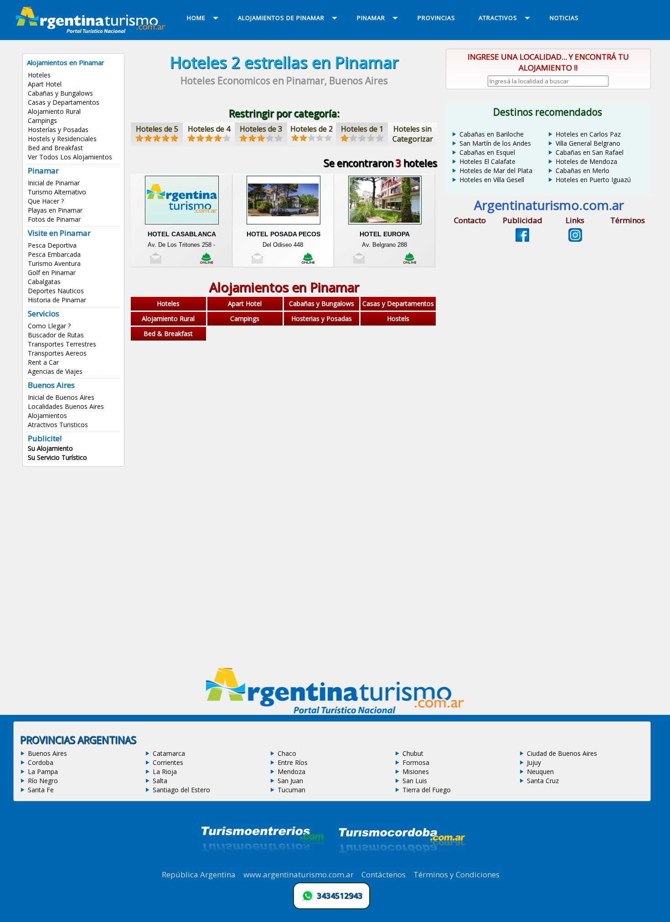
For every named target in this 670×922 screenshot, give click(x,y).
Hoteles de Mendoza (586, 161)
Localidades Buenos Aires (66, 406)
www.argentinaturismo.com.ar (298, 874)
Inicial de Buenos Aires (61, 397)
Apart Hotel (45, 84)
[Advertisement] (284, 416)
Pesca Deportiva (52, 245)
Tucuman (291, 789)
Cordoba (40, 762)
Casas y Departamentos (63, 102)
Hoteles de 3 (261, 129)
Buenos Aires (47, 753)
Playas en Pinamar (55, 210)
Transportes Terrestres (62, 344)
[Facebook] (522, 239)
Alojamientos (47, 415)
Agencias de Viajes (55, 371)
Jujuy (534, 762)
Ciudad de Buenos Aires (562, 753)
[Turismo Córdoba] (401, 864)
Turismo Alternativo (57, 192)
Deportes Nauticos (56, 290)
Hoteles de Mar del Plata (495, 170)
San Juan (290, 780)
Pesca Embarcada (54, 254)
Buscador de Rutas (56, 335)
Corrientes (168, 762)
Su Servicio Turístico (57, 457)
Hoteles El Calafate (487, 161)
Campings (42, 120)
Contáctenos (383, 874)
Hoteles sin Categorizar (412, 134)
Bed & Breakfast (168, 333)
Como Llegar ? (49, 325)
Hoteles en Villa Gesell (491, 179)
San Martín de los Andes (495, 143)
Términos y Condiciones (456, 874)
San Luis (414, 780)
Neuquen (540, 771)
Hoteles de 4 (209, 129)
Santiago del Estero (181, 789)
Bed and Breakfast (55, 147)
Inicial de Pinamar (54, 182)
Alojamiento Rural (54, 111)
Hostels (398, 318)
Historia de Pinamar (57, 299)
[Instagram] (575, 239)
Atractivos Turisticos (58, 424)
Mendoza (291, 771)
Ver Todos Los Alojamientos (70, 157)
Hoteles (39, 75)
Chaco (287, 753)
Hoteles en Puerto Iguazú (593, 179)
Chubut (412, 753)
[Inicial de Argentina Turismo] (92, 30)
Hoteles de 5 (157, 129)
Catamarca (169, 753)
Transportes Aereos (57, 353)
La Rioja (165, 771)
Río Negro (43, 780)
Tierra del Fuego (426, 789)
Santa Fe (41, 789)
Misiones (415, 771)
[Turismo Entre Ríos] (262, 864)
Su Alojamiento (50, 448)
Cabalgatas (44, 281)
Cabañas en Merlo (582, 170)
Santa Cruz (543, 780)
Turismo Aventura (54, 263)
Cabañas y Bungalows (60, 93)
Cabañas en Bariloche (491, 134)
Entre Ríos (293, 762)
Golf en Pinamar (52, 272)
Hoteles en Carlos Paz (588, 134)
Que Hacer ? (46, 201)
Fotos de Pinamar (54, 219)
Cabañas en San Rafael (590, 152)
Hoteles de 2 (311, 129)
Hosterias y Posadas (321, 318)
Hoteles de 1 (362, 129)
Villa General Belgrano (588, 143)
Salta (160, 780)
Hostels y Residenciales (62, 138)
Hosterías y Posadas (58, 129)
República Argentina (199, 874)
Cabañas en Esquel (487, 152)
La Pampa (43, 771)
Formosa (415, 762)
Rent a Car (43, 362)
